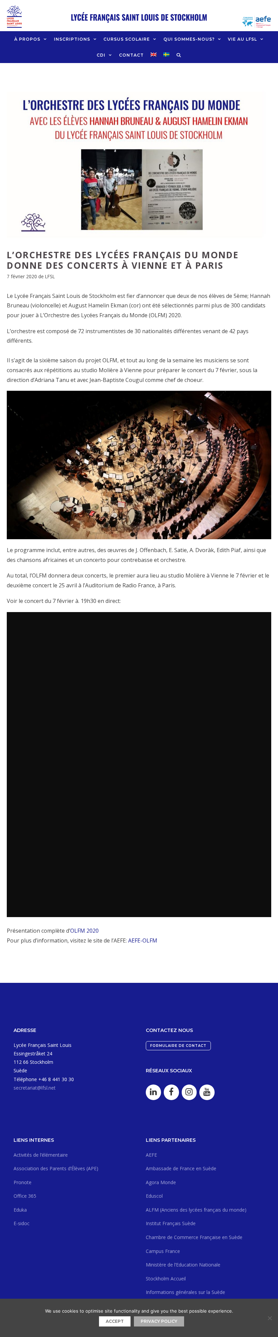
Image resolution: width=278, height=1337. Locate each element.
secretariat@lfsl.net (35, 1088)
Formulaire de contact (178, 1046)
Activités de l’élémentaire (41, 1155)
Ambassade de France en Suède (181, 1168)
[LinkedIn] (153, 1092)
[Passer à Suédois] (166, 55)
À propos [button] (27, 39)
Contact (131, 55)
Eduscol (154, 1196)
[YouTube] (207, 1092)
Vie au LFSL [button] (242, 39)
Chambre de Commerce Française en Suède (194, 1237)
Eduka (20, 1210)
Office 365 (25, 1196)
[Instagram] (189, 1092)
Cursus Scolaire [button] (126, 39)
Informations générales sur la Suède (185, 1292)
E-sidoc (21, 1223)
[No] (269, 1318)
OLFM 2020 (84, 930)
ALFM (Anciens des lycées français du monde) (196, 1210)
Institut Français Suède (171, 1223)
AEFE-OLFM (142, 940)
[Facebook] (171, 1092)
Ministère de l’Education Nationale (183, 1264)
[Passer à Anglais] (153, 55)
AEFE (151, 1155)
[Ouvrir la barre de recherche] (179, 55)
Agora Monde (161, 1182)
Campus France (163, 1251)
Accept (115, 1321)
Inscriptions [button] (72, 39)
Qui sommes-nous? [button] (189, 39)
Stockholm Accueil (166, 1278)
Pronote (23, 1182)
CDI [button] (101, 55)
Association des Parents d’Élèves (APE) (56, 1168)
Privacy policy (159, 1321)
